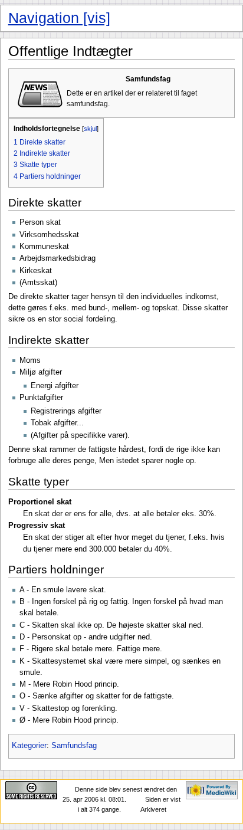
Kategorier (29, 746)
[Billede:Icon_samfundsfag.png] (39, 92)
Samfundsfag (74, 746)
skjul (90, 128)
